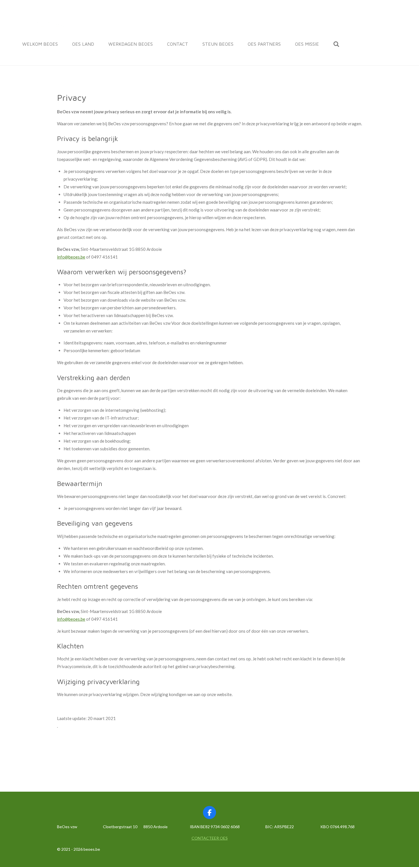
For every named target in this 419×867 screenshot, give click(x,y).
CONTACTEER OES (210, 838)
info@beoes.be (71, 256)
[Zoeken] (336, 44)
